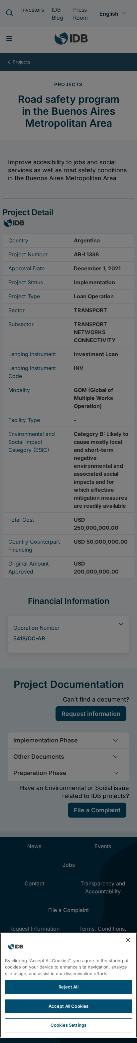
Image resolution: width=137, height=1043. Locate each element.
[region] (68, 985)
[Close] (128, 940)
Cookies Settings (68, 1025)
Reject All (68, 986)
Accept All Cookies (68, 1006)
